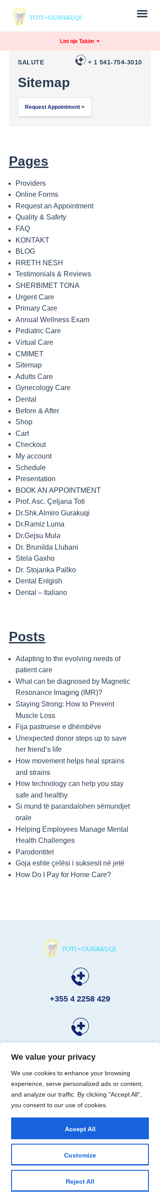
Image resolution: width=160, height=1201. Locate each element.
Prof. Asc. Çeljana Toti (50, 501)
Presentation (36, 479)
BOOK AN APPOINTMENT (58, 490)
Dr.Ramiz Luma (40, 524)
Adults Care (34, 376)
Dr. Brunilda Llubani (47, 547)
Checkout (31, 444)
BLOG (25, 251)
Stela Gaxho (35, 558)
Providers (31, 183)
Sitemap (29, 365)
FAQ (23, 228)
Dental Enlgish (39, 581)
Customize (80, 1155)
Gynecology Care (43, 387)
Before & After (37, 411)
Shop (24, 422)
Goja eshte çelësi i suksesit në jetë (70, 863)
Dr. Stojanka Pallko (46, 570)
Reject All (80, 1181)
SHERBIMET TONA (48, 285)
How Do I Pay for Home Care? (63, 874)
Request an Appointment (54, 206)
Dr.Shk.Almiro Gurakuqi (53, 513)
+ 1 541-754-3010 (115, 62)
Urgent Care (35, 297)
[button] (142, 13)
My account (34, 456)
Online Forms (37, 194)
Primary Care (36, 308)
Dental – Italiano (41, 592)
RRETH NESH (39, 263)
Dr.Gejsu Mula (38, 535)
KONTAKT (32, 240)
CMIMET (30, 354)
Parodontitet (35, 852)
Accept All (80, 1129)
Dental (26, 399)
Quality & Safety (41, 217)
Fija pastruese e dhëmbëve (58, 726)
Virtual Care (34, 342)
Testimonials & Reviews (53, 274)
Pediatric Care (38, 331)
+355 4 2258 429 (80, 998)
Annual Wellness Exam (52, 319)
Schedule (31, 467)
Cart (22, 433)
